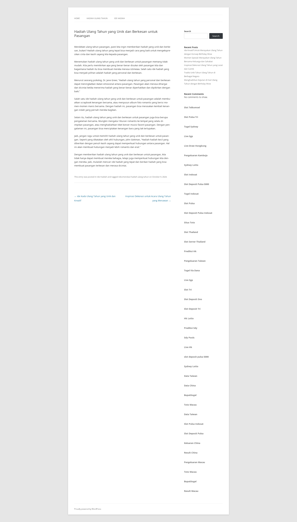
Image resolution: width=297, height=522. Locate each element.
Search (187, 31)
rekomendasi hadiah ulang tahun (133, 176)
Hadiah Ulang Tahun (97, 18)
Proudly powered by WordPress (87, 509)
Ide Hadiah (119, 18)
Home (77, 18)
